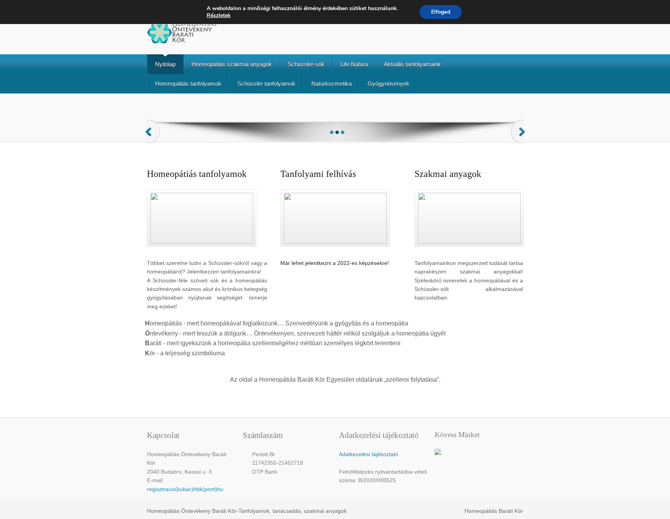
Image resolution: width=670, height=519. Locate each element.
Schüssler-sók (306, 64)
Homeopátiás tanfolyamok (188, 83)
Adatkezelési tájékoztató (368, 454)
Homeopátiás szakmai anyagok (232, 64)
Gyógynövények (388, 83)
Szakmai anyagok (447, 174)
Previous (153, 139)
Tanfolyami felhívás (318, 174)
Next (519, 139)
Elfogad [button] (440, 12)
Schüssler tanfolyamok (266, 83)
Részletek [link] (219, 15)
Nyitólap (165, 64)
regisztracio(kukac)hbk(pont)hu (185, 489)
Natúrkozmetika (331, 83)
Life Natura (354, 64)
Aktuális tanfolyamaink (412, 64)
